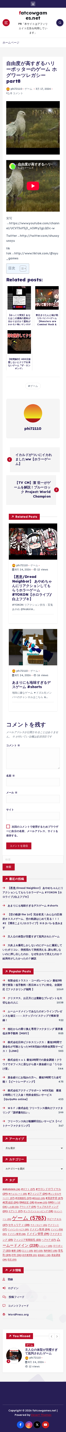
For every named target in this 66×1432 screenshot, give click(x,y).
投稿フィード (16, 1297)
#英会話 (38, 1198)
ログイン (13, 1288)
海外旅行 (50, 1250)
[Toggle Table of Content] (21, 268)
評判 (16, 1255)
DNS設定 (26, 1202)
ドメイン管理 (38, 1233)
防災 (12, 1259)
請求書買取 (29, 1255)
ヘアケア (49, 1239)
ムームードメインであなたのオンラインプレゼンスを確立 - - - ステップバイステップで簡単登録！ (32, 1016)
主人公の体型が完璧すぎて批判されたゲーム (34, 936)
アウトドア (27, 1206)
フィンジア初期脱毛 (27, 1239)
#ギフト (28, 1189)
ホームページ (11, 42)
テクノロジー (38, 1225)
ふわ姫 (13, 1207)
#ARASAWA (11, 1189)
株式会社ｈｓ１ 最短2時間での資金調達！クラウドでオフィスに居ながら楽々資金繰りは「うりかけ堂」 (32, 1064)
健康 (16, 1250)
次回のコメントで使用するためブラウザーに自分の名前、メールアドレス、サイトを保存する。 (32, 831)
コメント (13, 745)
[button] (51, 1336)
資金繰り (44, 1255)
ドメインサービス (18, 1229)
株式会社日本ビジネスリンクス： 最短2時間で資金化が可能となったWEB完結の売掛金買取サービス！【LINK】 (33, 1047)
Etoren (41, 1202)
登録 (10, 1279)
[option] (33, 1356)
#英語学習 (54, 1198)
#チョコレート (17, 1193)
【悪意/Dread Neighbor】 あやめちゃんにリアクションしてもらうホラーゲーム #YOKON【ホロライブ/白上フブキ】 (33, 892)
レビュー (45, 1246)
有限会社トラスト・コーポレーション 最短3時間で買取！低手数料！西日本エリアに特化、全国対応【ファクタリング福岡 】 (32, 985)
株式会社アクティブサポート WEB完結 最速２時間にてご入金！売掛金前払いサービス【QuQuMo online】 (32, 1095)
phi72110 (16, 88)
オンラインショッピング (38, 1211)
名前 (10, 775)
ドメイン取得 (40, 1229)
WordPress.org (18, 1314)
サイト (10, 809)
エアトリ (15, 1211)
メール (11, 792)
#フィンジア (38, 1193)
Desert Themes (41, 1415)
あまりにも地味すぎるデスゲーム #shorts (33, 905)
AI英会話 (11, 1202)
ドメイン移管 (17, 1233)
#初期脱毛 (23, 1198)
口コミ (27, 1250)
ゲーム (28, 88)
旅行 (38, 1250)
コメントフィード (18, 1305)
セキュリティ (19, 1224)
